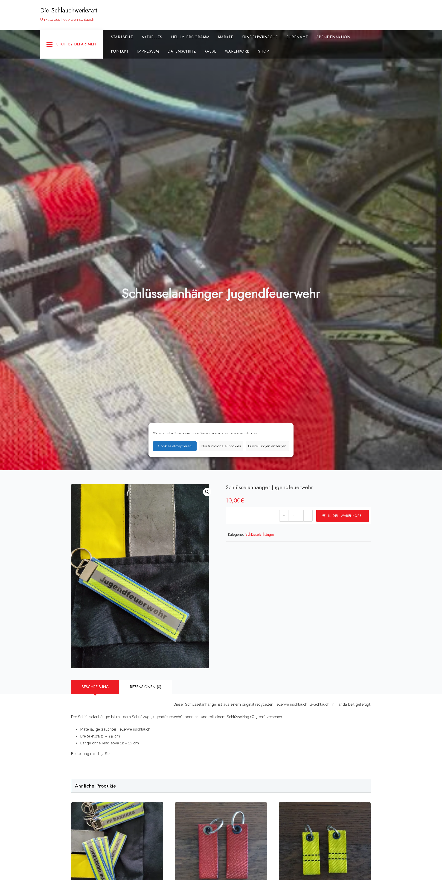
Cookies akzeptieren (175, 446)
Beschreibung (95, 687)
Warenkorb (237, 51)
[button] (207, 492)
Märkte (225, 37)
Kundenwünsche (260, 37)
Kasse (210, 51)
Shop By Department (77, 44)
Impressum (148, 51)
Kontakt (120, 51)
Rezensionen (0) (145, 687)
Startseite (122, 37)
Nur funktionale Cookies (221, 446)
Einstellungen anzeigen (267, 446)
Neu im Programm (190, 37)
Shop (263, 51)
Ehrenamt (297, 37)
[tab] (95, 687)
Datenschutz (182, 51)
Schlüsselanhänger (259, 534)
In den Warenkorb (345, 515)
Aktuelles (152, 37)
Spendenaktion (333, 37)
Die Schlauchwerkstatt (69, 10)
